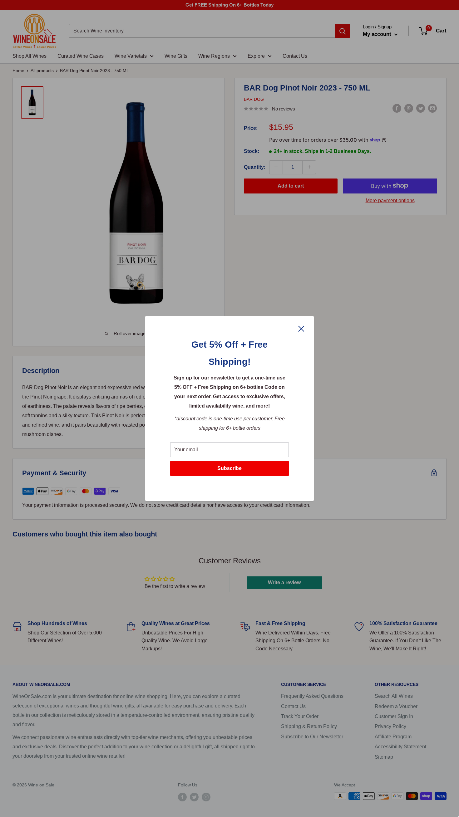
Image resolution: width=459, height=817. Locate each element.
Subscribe (229, 468)
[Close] (301, 328)
